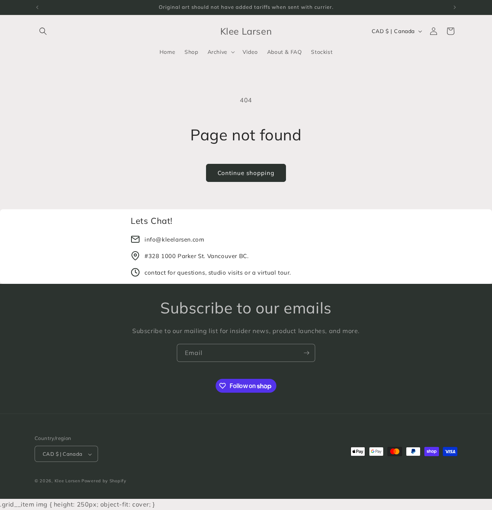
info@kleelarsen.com (174, 239)
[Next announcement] (454, 7)
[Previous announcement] (37, 7)
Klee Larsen (67, 481)
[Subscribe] (306, 353)
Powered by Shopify (103, 481)
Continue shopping (246, 173)
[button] (43, 31)
